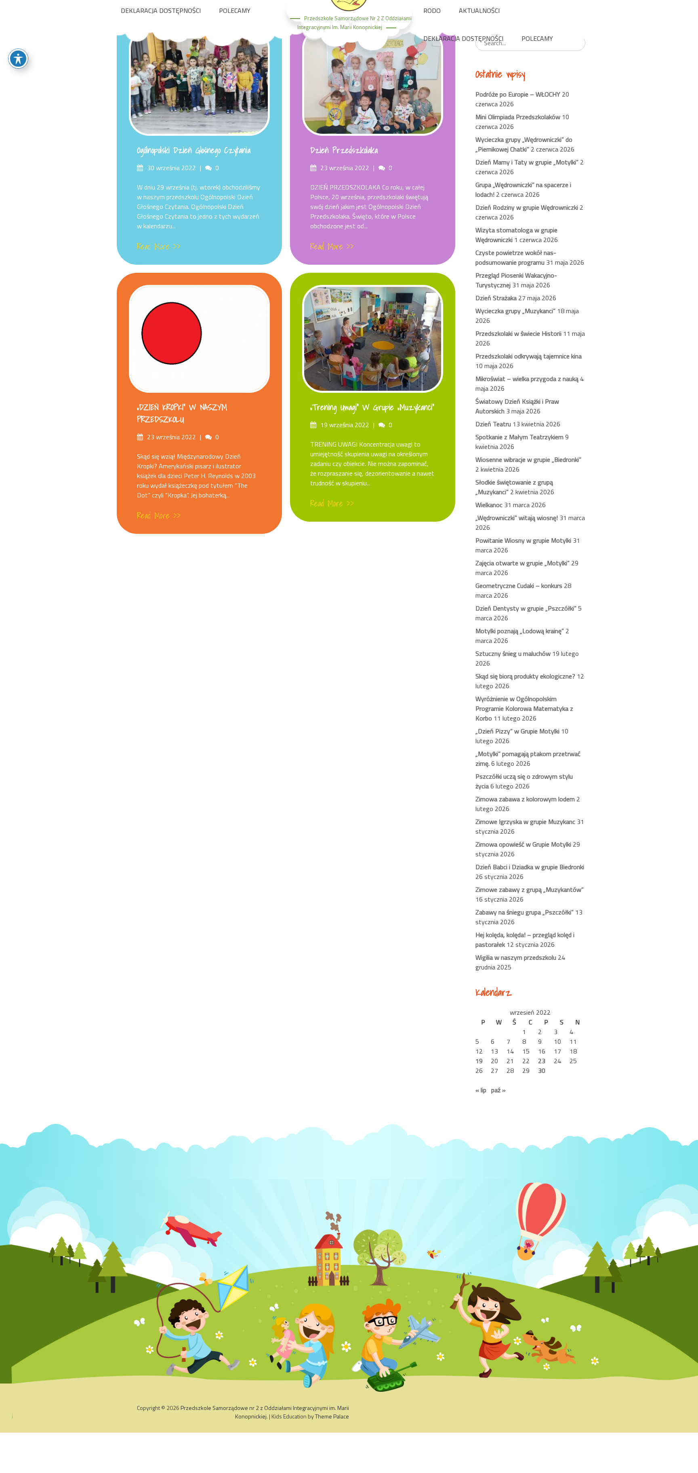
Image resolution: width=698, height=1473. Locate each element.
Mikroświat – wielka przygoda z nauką (526, 379)
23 (541, 1061)
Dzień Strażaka (496, 298)
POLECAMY (234, 10)
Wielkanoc (488, 505)
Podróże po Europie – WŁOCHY (517, 94)
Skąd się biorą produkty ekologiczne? (525, 676)
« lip (480, 1090)
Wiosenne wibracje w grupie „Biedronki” (528, 459)
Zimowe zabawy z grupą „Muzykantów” (529, 889)
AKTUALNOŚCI (479, 10)
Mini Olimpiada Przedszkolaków (517, 117)
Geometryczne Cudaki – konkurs (518, 585)
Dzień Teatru (493, 424)
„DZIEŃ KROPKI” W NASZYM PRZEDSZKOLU (182, 413)
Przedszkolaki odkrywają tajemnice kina (528, 356)
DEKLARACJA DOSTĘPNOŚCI (161, 10)
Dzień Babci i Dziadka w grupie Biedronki (529, 867)
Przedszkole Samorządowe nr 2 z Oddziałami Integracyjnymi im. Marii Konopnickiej (265, 1411)
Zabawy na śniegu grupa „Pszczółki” (524, 912)
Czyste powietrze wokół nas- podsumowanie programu (515, 257)
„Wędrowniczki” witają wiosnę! (516, 518)
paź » (498, 1090)
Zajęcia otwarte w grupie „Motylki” (522, 563)
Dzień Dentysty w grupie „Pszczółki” (525, 608)
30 (541, 1070)
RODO (432, 10)
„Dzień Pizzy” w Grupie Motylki (517, 731)
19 (479, 1061)
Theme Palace (332, 1416)
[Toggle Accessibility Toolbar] (18, 58)
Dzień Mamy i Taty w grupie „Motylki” (526, 162)
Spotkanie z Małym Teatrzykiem (519, 437)
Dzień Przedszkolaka (344, 150)
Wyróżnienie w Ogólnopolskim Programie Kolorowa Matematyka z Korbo (524, 708)
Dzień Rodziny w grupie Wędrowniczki (526, 207)
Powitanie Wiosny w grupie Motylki (523, 540)
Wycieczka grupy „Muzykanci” (515, 311)
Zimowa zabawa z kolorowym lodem (525, 799)
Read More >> (159, 246)
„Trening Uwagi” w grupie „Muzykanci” (372, 407)
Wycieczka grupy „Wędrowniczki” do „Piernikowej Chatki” (523, 144)
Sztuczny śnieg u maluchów (513, 653)
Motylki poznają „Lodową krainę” (519, 631)
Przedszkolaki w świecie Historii (518, 333)
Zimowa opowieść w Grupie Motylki (523, 844)
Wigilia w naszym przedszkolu (515, 957)
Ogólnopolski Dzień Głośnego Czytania (193, 150)
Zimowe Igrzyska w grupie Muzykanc (525, 821)
